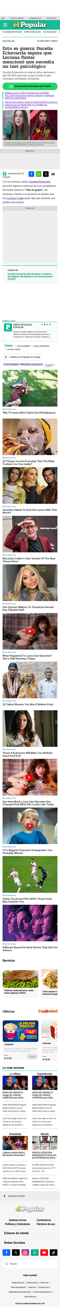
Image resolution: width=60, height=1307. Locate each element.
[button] (5, 24)
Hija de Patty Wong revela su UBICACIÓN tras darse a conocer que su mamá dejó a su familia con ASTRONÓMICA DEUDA (31, 105)
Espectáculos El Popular (13, 175)
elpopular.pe (32, 1283)
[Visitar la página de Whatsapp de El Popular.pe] (35, 1252)
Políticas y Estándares (17, 1224)
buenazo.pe (44, 1287)
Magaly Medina (17, 18)
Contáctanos (44, 1220)
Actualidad (49, 32)
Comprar (32, 1056)
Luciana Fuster (15, 198)
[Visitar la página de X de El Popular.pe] (16, 1252)
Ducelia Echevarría (39, 181)
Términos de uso (45, 1224)
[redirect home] (30, 1209)
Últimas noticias (12, 32)
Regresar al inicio (16, 1196)
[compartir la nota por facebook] (31, 174)
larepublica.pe (18, 1283)
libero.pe (44, 1283)
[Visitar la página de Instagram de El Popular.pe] (25, 1252)
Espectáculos (32, 32)
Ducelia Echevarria (41, 346)
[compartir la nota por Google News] (53, 174)
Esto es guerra (23, 346)
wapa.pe (32, 1287)
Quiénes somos (17, 1220)
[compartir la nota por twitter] (46, 174)
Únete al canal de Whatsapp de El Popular (32, 86)
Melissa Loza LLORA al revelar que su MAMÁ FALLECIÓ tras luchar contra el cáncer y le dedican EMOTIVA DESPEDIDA (29, 95)
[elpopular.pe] (30, 29)
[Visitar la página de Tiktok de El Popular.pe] (53, 1252)
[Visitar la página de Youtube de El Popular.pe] (44, 1252)
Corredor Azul (35, 18)
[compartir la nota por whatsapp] (39, 174)
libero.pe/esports (18, 1287)
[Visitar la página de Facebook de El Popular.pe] (6, 1252)
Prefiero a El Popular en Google (25, 357)
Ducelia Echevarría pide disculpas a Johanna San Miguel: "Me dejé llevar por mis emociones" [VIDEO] (30, 276)
